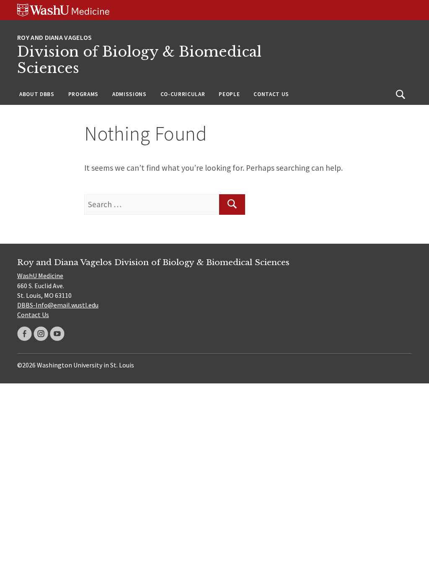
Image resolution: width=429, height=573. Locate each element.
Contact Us (271, 94)
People (229, 94)
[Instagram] (41, 333)
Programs (83, 94)
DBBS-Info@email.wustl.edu (57, 305)
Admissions (129, 94)
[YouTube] (57, 333)
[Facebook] (24, 333)
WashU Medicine (40, 275)
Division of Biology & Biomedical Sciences (139, 60)
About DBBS (36, 94)
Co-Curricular (182, 94)
